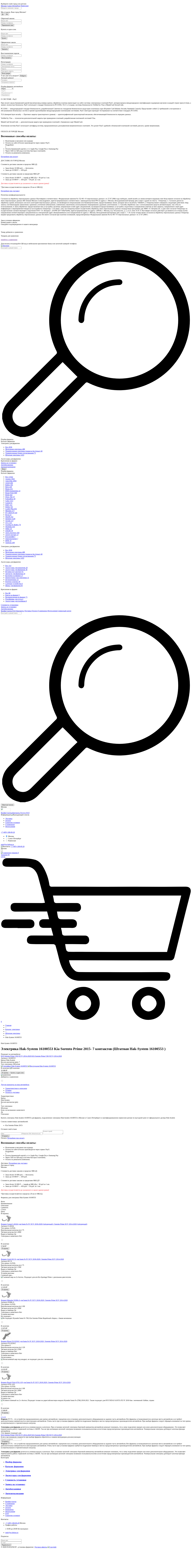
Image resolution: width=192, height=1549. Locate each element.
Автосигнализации (8, 467)
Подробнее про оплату (9, 157)
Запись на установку (9, 463)
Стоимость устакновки (9, 605)
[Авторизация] (2, 851)
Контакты (20, 611)
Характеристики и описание (16, 1088)
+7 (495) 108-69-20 (8, 832)
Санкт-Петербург (13, 6)
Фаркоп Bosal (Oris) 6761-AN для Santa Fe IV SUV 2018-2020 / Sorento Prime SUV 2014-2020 (36, 1382)
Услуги (23, 813)
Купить (4, 38)
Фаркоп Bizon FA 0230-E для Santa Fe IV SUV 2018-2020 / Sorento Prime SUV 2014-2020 (34, 1341)
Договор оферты (40, 1547)
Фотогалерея (52, 611)
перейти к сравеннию (9, 240)
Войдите (23, 76)
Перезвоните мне (7, 25)
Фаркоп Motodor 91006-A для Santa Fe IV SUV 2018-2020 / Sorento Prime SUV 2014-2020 (34, 1300)
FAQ (14, 611)
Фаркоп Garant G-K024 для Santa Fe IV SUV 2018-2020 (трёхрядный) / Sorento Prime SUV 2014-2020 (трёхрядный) (44, 1224)
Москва (4, 6)
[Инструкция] (42, 1066)
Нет (7, 14)
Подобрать (5, 95)
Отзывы (8, 1090)
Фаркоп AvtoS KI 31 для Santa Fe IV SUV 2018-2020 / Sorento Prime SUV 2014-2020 (32, 1259)
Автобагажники (7, 465)
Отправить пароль (8, 82)
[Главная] (5, 246)
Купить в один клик (17, 1073)
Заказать (5, 49)
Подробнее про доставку (10, 191)
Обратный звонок (7, 805)
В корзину (5, 1073)
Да (3, 14)
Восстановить (6, 58)
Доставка (28, 611)
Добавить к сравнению (9, 1077)
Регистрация (6, 73)
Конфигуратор (6, 611)
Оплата (35, 611)
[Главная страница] (1, 1041)
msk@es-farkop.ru (7, 844)
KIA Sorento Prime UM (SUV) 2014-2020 (16, 1056)
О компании (42, 611)
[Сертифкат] (14, 1066)
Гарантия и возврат (12, 822)
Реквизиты (9, 1509)
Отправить (5, 1136)
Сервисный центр (64, 611)
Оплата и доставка (12, 1092)
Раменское (25, 6)
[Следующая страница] (6, 1417)
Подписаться (6, 1545)
